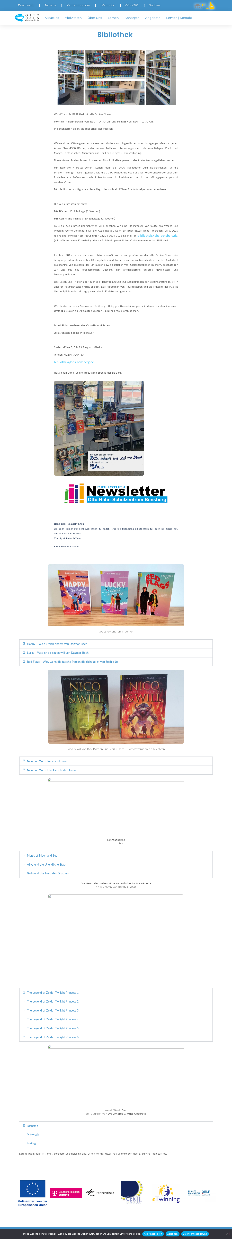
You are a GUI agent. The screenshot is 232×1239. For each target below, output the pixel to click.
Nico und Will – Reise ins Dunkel (47, 761)
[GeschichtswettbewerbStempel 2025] (200, 1193)
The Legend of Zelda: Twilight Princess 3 (53, 1010)
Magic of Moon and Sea (42, 855)
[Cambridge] (166, 1193)
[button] (116, 644)
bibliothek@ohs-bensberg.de (157, 235)
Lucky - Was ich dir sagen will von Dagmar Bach (57, 652)
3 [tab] (121, 1212)
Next (218, 1193)
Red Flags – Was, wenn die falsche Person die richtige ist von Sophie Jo (72, 661)
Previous (14, 1193)
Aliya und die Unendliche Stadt (46, 864)
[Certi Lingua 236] (66, 1193)
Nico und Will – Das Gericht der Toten (51, 770)
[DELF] (133, 1193)
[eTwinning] (99, 1193)
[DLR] (32, 1193)
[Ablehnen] (226, 1233)
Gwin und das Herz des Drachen (47, 873)
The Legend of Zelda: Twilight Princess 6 (53, 1037)
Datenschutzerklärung (195, 1233)
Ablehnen (172, 1233)
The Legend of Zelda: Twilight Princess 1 (53, 992)
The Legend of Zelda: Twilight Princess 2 (53, 1001)
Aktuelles (52, 18)
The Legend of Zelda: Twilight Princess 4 (53, 1019)
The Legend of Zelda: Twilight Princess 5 (53, 1028)
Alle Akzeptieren (153, 1233)
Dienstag (32, 1126)
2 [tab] (116, 1212)
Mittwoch (33, 1134)
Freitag (31, 1143)
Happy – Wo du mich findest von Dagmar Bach (57, 644)
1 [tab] (111, 1212)
